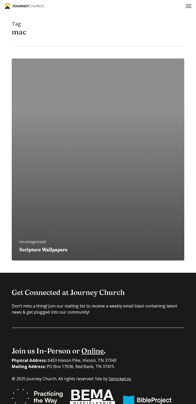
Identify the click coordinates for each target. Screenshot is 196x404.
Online (92, 351)
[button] (188, 6)
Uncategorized (32, 241)
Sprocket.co (120, 379)
